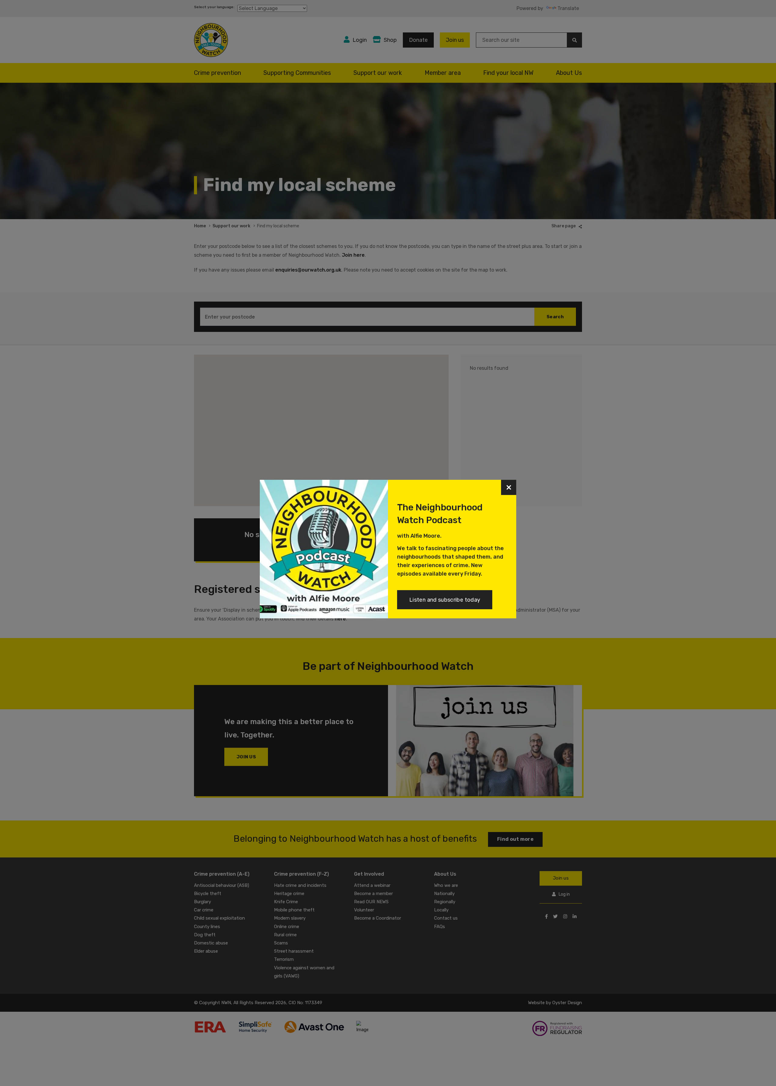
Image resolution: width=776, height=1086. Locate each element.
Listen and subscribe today (444, 599)
